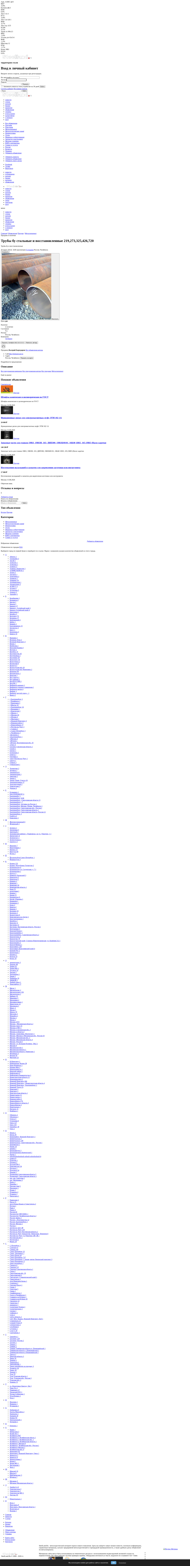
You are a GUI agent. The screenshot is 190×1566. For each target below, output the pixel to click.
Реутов (13, 1206)
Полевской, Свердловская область (23, 1176)
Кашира (13, 881)
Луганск (14, 970)
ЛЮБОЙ (14, 980)
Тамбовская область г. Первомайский (24, 1350)
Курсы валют (10, 1540)
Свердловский (16, 1275)
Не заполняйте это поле (10, 77)
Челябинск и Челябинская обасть (23, 1438)
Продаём (8, 125)
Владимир (15, 658)
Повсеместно (16, 1166)
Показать (26, 84)
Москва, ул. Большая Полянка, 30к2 (24, 1044)
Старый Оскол (16, 1323)
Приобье (13, 1184)
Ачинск (13, 592)
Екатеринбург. (16, 814)
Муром (13, 1055)
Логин (3, 80)
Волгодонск (15, 662)
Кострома (14, 925)
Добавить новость (12, 157)
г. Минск (14, 713)
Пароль (3, 82)
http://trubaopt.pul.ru (16, 354)
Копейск (13, 921)
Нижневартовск (16, 1079)
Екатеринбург (17, 798)
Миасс (13, 1008)
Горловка (14, 757)
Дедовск (13, 770)
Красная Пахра (16, 931)
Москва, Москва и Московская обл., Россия (27, 1036)
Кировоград (15, 897)
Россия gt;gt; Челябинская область (23, 1216)
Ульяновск (15, 1390)
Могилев (14, 1014)
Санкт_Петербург (17, 1253)
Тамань (13, 1344)
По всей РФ (15, 1164)
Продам (21, 233)
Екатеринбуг (15, 796)
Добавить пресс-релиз (13, 161)
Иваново (14, 846)
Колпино (14, 913)
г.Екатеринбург (16, 737)
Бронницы (14, 632)
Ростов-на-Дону (17, 1230)
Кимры (13, 893)
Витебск (14, 652)
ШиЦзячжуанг (16, 1475)
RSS (21, 547)
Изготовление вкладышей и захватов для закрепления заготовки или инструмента (40, 467)
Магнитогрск (15, 994)
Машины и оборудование (14, 137)
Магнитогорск (17, 992)
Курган (13, 956)
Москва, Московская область (21, 1040)
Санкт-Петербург (18, 1257)
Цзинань (13, 1426)
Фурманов (14, 1406)
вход (7, 120)
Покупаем (9, 127)
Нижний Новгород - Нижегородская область (27, 1083)
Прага (13, 1182)
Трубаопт (8, 339)
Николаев (14, 1089)
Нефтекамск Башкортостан (20, 1075)
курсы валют (10, 114)
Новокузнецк (16, 1095)
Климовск (14, 903)
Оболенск (14, 1117)
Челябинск (15, 1436)
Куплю (3, 512)
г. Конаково (15, 709)
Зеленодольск (15, 840)
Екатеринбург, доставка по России (23, 804)
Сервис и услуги (11, 145)
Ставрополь (15, 1321)
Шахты (13, 1473)
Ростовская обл (16, 1238)
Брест (12, 630)
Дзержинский (15, 774)
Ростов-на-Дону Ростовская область (24, 1232)
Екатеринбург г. (16, 802)
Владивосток (16, 654)
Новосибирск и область (19, 1103)
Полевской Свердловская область (23, 1174)
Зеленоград (14, 838)
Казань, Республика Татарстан (22, 865)
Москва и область (17, 1032)
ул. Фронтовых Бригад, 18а (20, 1386)
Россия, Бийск (16, 1218)
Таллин (13, 1343)
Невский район (16, 1071)
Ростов (13, 1226)
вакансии (8, 108)
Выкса (13, 695)
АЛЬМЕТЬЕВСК (17, 570)
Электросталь (15, 1489)
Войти (42, 86)
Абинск (13, 557)
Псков (13, 1190)
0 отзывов (30, 250)
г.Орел (13, 745)
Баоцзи (13, 604)
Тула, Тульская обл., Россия (20, 1378)
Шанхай (14, 1471)
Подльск (13, 1168)
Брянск (13, 634)
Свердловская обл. (18, 1273)
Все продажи (46, 371)
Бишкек (13, 624)
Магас (13, 988)
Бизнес (7, 1524)
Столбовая (14, 1327)
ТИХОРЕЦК (15, 1364)
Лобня (13, 966)
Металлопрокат (11, 129)
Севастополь (15, 1279)
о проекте (9, 118)
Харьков (14, 1416)
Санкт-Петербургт (17, 1261)
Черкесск (14, 1457)
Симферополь (15, 1293)
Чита (12, 1467)
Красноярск (16, 947)
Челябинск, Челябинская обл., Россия (24, 1445)
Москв (13, 1020)
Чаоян (13, 1430)
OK (113, 1563)
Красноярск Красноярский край (22, 949)
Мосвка (13, 1018)
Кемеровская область (18, 887)
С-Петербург (15, 1246)
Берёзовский (15, 620)
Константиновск (16, 919)
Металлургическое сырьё (14, 131)
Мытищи (14, 1057)
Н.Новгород (15, 1061)
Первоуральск (16, 1141)
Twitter (7, 166)
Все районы (15, 679)
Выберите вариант (17, 685)
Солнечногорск (16, 1309)
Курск (13, 958)
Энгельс (14, 1495)
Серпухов (14, 1289)
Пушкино (14, 1192)
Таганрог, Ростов (17, 1341)
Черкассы (14, 1455)
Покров (13, 1172)
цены (7, 200)
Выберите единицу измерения (22, 687)
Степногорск (15, 1325)
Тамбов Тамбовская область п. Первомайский (28, 1348)
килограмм (14, 891)
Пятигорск (14, 1196)
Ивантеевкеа (15, 848)
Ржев (12, 1208)
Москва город (16, 1026)
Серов (13, 1287)
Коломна (14, 911)
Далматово (14, 768)
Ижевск (14, 850)
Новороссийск (16, 1099)
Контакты (9, 1542)
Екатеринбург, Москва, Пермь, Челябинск (26, 806)
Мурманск (14, 1053)
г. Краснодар (15, 711)
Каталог (8, 1522)
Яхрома (13, 1511)
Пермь (13, 1147)
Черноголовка (16, 1459)
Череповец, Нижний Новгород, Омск (24, 1453)
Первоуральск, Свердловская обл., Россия (26, 1143)
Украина (8, 151)
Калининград (15, 867)
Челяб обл (14, 1434)
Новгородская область (19, 1093)
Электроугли (15, 1491)
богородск (14, 628)
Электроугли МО (17, 1493)
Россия (7, 147)
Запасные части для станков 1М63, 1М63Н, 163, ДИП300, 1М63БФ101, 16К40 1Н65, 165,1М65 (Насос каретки (53, 443)
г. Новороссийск (16, 723)
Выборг (13, 691)
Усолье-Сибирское (17, 1394)
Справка (8, 1534)
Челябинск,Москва (17, 1447)
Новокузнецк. (15, 1097)
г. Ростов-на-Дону (17, 727)
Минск (13, 1012)
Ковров (13, 909)
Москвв (13, 1046)
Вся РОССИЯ (15, 681)
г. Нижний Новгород (18, 721)
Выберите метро (16, 689)
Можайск (14, 1016)
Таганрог (15, 1339)
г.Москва (14, 739)
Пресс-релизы (10, 1532)
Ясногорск (14, 1509)
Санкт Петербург (17, 1251)
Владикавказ (15, 656)
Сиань (13, 1291)
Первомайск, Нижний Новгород (22, 1137)
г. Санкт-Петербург (17, 731)
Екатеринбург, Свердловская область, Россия (28, 812)
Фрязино (14, 1404)
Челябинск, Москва (18, 1443)
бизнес (7, 106)
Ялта (12, 1503)
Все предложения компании (11, 371)
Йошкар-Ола (15, 859)
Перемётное (15, 1145)
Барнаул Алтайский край (20, 610)
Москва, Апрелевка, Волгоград (22, 1034)
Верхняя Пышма (16, 648)
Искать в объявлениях (9, 501)
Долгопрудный (16, 784)
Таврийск (14, 1337)
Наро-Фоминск (16, 1065)
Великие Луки (16, 640)
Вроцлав (13, 675)
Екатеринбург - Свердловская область (25, 800)
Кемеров (13, 883)
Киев (13, 889)
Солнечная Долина (17, 1307)
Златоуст (13, 842)
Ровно (13, 1210)
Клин (12, 905)
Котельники (15, 929)
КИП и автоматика (12, 143)
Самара (14, 1249)
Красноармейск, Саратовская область (24, 935)
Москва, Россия (16, 1042)
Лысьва (13, 972)
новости (8, 100)
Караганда (14, 877)
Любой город (15, 982)
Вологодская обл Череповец (21, 669)
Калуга (13, 873)
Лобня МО (14, 968)
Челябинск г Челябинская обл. (22, 1440)
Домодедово (15, 786)
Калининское (15, 871)
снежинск (14, 1305)
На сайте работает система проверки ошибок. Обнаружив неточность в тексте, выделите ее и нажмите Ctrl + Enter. (94, 1556)
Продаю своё (15, 1186)
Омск (13, 1123)
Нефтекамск (15, 1073)
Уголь (7, 135)
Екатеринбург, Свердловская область (24, 810)
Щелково (14, 1481)
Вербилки (14, 646)
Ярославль (14, 1505)
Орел (13, 1125)
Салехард (14, 1247)
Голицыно (14, 753)
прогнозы (9, 202)
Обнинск (14, 1115)
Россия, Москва (16, 1224)
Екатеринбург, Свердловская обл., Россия (26, 808)
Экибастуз (14, 1487)
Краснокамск (15, 943)
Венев (13, 644)
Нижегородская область (20, 1077)
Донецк (13, 788)
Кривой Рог (15, 951)
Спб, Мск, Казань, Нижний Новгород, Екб (26, 1319)
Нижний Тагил (16, 1087)
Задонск (13, 828)
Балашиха (14, 600)
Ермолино (14, 818)
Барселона (14, 612)
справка (8, 112)
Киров (13, 895)
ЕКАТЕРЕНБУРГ (17, 794)
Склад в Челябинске (18, 1295)
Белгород (14, 616)
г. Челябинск (15, 733)
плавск (13, 1158)
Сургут (13, 1331)
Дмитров (14, 776)
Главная (4, 233)
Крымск (13, 955)
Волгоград (15, 660)
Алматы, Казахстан (18, 568)
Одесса (13, 1119)
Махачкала (14, 1006)
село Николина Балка (18, 1281)
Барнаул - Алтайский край (20, 608)
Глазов (13, 749)
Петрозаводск (15, 1150)
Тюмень (14, 1382)
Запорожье (14, 830)
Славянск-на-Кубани (18, 1299)
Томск (13, 1370)
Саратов (14, 1267)
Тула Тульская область (19, 1376)
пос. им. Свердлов (17, 1178)
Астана (13, 588)
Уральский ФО (16, 1392)
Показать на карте (27, 358)
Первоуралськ (15, 1139)
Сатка (12, 1271)
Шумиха (13, 1477)
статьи (7, 102)
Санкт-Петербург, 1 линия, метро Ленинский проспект (31, 1259)
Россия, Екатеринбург (18, 1222)
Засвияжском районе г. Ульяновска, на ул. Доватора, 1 (30, 834)
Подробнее (122, 1563)
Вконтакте (9, 168)
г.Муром (13, 741)
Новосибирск (16, 1101)
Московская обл (16, 1048)
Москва (14, 1022)
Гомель (13, 755)
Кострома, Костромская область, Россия (25, 927)
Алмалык (14, 565)
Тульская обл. (15, 1380)
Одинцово (14, 1121)
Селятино (14, 1283)
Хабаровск (14, 1410)
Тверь (13, 1358)
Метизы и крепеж (12, 141)
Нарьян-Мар (15, 1067)
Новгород (14, 1091)
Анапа (13, 572)
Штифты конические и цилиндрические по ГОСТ (24, 397)
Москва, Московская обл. (20, 1038)
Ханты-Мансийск (17, 1412)
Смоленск (14, 1301)
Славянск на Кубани (18, 1297)
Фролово (14, 1402)
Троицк (13, 1372)
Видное (13, 650)
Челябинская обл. (17, 1449)
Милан (13, 1010)
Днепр (13, 778)
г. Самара (14, 729)
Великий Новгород (18, 642)
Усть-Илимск (15, 1396)
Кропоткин (14, 953)
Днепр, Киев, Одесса (19, 780)
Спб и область (16, 1317)
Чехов (12, 1461)
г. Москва (14, 715)
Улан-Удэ (14, 1388)
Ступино (14, 1329)
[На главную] (17, 58)
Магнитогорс (15, 990)
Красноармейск (16, 933)
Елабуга (13, 816)
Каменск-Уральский (18, 875)
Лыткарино (15, 974)
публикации (10, 174)
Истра (13, 854)
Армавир (14, 580)
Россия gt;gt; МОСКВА (19, 1214)
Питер (13, 1154)
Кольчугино (15, 915)
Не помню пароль (20, 89)
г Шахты (14, 705)
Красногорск (15, 937)
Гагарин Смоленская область (21, 747)
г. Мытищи (14, 719)
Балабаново (15, 598)
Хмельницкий (16, 1420)
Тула (12, 1374)
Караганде (14, 879)
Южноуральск (16, 1499)
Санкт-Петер (16, 1255)
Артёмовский (15, 582)
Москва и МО (15, 1028)
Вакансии (9, 1526)
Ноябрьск (14, 1111)
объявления (9, 110)
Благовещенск (16, 626)
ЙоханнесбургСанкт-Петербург (22, 858)
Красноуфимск (16, 945)
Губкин (13, 762)
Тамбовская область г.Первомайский (24, 1352)
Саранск (13, 1265)
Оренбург (14, 1127)
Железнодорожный (17, 822)
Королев (14, 923)
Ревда (13, 1202)
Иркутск (14, 852)
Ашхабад (14, 594)
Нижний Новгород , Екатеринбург (23, 1085)
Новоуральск (15, 1107)
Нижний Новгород (18, 1081)
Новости (8, 1516)
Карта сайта (9, 1538)
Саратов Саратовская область (21, 1269)
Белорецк (14, 618)
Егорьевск (14, 792)
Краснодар (15, 939)
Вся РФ (13, 683)
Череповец (15, 1451)
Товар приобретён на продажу (22, 1366)
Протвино (14, 1188)
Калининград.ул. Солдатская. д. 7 (23, 869)
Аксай (13, 561)
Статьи (8, 1518)
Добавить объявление (13, 153)
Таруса (13, 1354)
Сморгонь (14, 1303)
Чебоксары (14, 1432)
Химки (13, 1418)
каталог (8, 104)
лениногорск (15, 962)
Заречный (14, 832)
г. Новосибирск (16, 725)
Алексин (14, 563)
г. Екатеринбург (17, 707)
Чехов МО (14, 1463)
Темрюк (13, 1360)
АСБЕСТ (14, 586)
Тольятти (14, 1368)
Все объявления (11, 123)
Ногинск (14, 1109)
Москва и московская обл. (20, 1030)
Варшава (14, 638)
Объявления (12, 233)
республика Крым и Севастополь (23, 1204)
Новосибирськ (16, 1105)
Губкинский (15, 764)
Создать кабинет (7, 89)
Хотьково (14, 1422)
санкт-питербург (16, 1263)
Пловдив (14, 1160)
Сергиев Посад (16, 1285)
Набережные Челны (18, 1063)
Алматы (13, 566)
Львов (13, 976)
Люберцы (14, 978)
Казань (14, 863)
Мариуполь (15, 1004)
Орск (12, 1129)
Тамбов (13, 1346)
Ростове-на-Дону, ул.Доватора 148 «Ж (24, 1236)
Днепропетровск (17, 782)
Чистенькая (15, 1465)
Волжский (14, 663)
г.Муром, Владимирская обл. (21, 743)
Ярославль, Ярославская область (22, 1507)
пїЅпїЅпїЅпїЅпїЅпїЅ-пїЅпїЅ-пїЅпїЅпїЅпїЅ (25, 1156)
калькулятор (9, 116)
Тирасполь (14, 1362)
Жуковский (14, 824)
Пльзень (13, 1162)
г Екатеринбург (16, 699)
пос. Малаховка (16, 1180)
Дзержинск (14, 772)
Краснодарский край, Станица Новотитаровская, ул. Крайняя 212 (35, 941)
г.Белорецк (14, 735)
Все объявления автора (34, 350)
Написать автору (31, 342)
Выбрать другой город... (19, 693)
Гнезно (13, 751)
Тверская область (17, 1356)
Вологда (13, 665)
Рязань (13, 1242)
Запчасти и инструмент (14, 139)
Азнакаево (14, 559)
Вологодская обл (17, 667)
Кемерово (14, 885)
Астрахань (14, 590)
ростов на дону (16, 1228)
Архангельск (15, 584)
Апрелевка (14, 576)
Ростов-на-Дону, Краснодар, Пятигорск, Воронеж (29, 1234)
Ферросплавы (10, 133)
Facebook (8, 164)
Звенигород (15, 836)
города (13, 760)
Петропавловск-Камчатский (21, 1152)
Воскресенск (15, 673)
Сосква (13, 1311)
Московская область (18, 1050)
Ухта (12, 1398)
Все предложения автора (31, 371)
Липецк (14, 964)
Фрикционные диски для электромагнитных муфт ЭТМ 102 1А (31, 418)
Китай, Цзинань (16, 899)
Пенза (13, 1135)
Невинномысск (16, 1069)
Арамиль (14, 578)
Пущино (13, 1194)
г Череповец (15, 703)
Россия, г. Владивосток (19, 1220)
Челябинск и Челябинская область (23, 1441)
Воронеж (14, 671)
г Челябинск (15, 701)
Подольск (14, 1170)
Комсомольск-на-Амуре (19, 917)
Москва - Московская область (21, 1024)
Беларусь (8, 149)
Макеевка (14, 998)
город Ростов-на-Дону (19, 759)
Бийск (13, 622)
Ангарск (13, 574)
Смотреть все (6, 384)
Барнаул (14, 606)
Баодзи (13, 602)
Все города (14, 677)
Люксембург (15, 984)
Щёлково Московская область (21, 1483)
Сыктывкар (15, 1333)
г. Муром (14, 717)
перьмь (13, 1149)
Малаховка (14, 1000)
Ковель (13, 907)
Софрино (14, 1313)
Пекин (13, 1133)
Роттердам (14, 1240)
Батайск (13, 614)
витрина (8, 180)
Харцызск (14, 1414)
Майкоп (14, 996)
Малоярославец (16, 1002)
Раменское (14, 1200)
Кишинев (14, 901)
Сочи (12, 1315)
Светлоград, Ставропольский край (23, 1277)
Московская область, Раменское (22, 1052)
